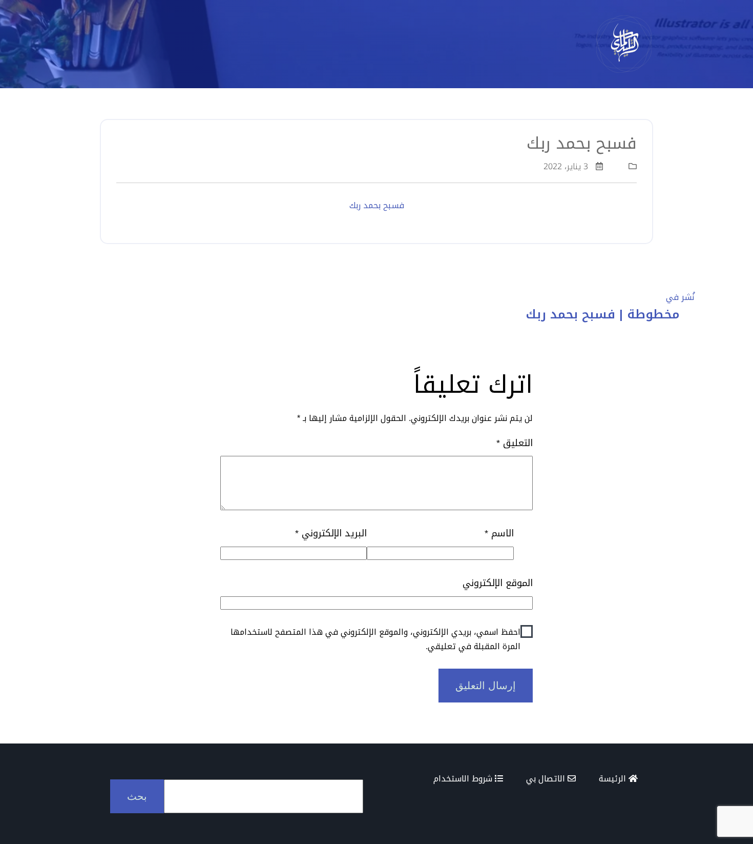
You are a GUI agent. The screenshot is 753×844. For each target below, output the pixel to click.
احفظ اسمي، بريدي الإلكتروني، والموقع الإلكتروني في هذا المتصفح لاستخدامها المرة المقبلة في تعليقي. (375, 639)
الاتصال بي (547, 779)
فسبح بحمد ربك (376, 205)
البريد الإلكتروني (331, 533)
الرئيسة (614, 779)
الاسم (499, 533)
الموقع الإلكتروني (498, 583)
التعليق (514, 443)
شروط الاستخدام (464, 779)
